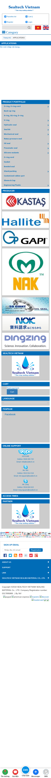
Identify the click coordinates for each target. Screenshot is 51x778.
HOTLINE (25, 456)
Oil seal (7, 143)
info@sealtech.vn (28, 462)
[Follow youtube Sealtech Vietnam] (20, 555)
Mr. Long (25, 484)
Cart (30, 17)
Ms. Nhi (25, 470)
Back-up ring (9, 111)
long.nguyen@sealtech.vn (28, 490)
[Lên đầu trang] (45, 761)
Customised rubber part (14, 176)
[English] (45, 27)
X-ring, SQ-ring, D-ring (13, 116)
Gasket (7, 162)
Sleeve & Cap (9, 180)
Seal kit (7, 129)
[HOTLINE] (25, 452)
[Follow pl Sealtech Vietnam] (25, 555)
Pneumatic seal (10, 148)
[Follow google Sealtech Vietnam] (36, 555)
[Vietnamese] (37, 27)
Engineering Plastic (12, 185)
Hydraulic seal (10, 125)
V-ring (6, 120)
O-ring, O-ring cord (12, 106)
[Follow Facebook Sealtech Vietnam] (5, 555)
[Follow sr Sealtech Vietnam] (31, 555)
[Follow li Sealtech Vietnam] (15, 555)
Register (10, 22)
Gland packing (10, 171)
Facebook (10, 414)
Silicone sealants (11, 153)
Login (30, 22)
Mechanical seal (11, 134)
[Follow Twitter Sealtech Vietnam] (10, 555)
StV (19, 593)
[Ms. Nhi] (26, 467)
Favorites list (11, 17)
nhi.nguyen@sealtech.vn (28, 476)
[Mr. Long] (26, 481)
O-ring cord (9, 157)
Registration (36, 550)
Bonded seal (9, 166)
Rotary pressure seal (13, 139)
